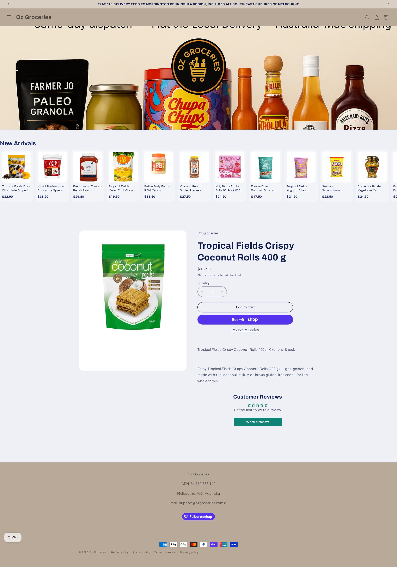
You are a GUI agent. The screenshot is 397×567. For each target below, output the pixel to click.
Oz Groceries (98, 552)
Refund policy (120, 552)
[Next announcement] (388, 4)
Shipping (203, 275)
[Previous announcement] (8, 4)
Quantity (203, 283)
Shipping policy (189, 552)
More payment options (245, 329)
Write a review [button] (257, 422)
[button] (9, 17)
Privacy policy (141, 552)
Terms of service (164, 552)
